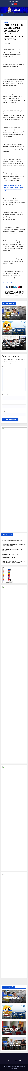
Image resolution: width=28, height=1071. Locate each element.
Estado (5, 995)
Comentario (5, 366)
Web (3, 411)
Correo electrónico (7, 403)
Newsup (22, 1066)
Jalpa (5, 1026)
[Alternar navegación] (14, 15)
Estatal (5, 22)
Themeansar (14, 1068)
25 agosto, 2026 (8, 1001)
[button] (26, 14)
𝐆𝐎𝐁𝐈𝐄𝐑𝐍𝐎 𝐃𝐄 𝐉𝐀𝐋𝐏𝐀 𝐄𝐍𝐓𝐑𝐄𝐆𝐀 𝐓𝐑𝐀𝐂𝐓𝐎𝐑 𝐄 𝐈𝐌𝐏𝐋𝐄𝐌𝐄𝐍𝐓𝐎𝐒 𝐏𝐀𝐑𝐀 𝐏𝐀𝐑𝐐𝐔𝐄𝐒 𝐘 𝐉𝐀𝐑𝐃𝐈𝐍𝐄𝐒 (11, 556)
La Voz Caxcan (14, 10)
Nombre (5, 395)
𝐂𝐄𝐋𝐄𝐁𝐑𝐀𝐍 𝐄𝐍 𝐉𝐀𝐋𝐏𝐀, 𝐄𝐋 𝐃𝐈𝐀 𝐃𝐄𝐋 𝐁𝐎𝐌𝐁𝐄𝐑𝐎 (12, 1029)
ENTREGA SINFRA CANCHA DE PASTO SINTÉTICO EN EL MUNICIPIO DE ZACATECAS (18, 292)
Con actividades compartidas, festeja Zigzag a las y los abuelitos (13, 330)
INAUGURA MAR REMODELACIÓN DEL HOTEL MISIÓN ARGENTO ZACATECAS (9, 292)
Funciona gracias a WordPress (10, 1066)
